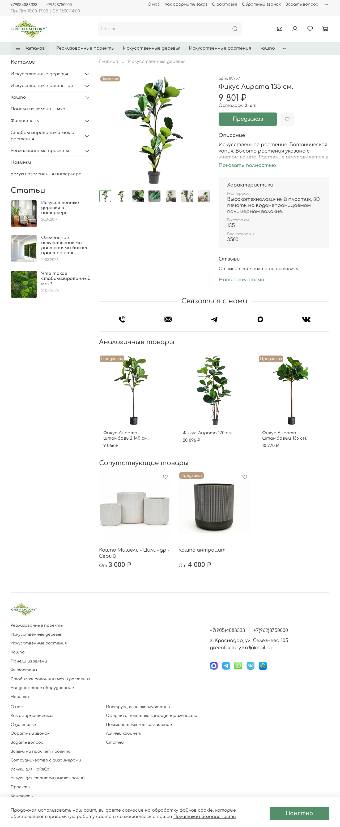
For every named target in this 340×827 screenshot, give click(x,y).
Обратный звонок (261, 4)
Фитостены (25, 120)
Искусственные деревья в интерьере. (60, 207)
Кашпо (267, 48)
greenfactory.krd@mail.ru (241, 647)
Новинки (21, 162)
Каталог (34, 48)
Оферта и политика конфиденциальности (151, 715)
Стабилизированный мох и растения (42, 135)
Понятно (299, 813)
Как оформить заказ (186, 4)
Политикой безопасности (204, 816)
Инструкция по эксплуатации (138, 707)
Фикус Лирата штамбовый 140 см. (125, 436)
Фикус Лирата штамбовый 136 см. (284, 436)
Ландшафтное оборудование (42, 688)
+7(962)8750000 (270, 630)
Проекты (20, 787)
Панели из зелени (29, 661)
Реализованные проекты (85, 48)
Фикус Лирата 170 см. (208, 433)
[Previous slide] (107, 130)
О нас (154, 4)
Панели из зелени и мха (38, 109)
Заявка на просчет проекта (41, 751)
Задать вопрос (302, 4)
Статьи (115, 742)
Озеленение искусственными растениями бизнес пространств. (64, 245)
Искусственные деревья (151, 48)
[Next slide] (201, 130)
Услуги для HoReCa (30, 769)
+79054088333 (24, 5)
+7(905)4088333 (227, 630)
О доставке (224, 4)
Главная (108, 61)
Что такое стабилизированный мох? (66, 278)
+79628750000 (59, 5)
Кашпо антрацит (202, 550)
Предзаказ (248, 119)
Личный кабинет (123, 733)
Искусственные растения (220, 48)
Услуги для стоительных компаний (48, 778)
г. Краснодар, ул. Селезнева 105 (249, 640)
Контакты (22, 796)
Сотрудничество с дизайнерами (46, 760)
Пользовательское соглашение (139, 724)
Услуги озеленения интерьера (46, 174)
